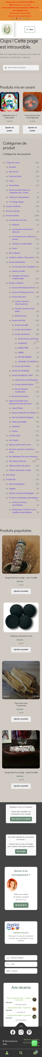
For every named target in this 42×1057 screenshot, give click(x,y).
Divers (14, 248)
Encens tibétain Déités (24, 385)
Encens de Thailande (20, 371)
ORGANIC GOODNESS (27, 362)
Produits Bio (11, 480)
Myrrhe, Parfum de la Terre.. (20, 445)
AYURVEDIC (23, 343)
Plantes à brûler (18, 271)
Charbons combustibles (22, 244)
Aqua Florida (17, 408)
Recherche (21, 1053)
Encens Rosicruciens (20, 396)
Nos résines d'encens (17, 461)
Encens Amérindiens (17, 262)
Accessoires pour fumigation (24, 267)
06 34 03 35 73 (21, 905)
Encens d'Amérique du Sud (23, 292)
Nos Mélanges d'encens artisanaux (23, 457)
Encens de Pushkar (22, 366)
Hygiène (12, 489)
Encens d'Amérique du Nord (23, 288)
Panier (32, 1051)
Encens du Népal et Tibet (22, 375)
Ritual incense (20, 316)
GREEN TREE (23, 348)
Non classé (10, 475)
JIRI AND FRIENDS (25, 357)
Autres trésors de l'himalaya (26, 380)
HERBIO (21, 353)
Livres (11, 181)
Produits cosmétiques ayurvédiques (23, 498)
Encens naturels (12, 216)
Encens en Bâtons (16, 283)
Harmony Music (15, 176)
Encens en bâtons (13, 206)
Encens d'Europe (19, 297)
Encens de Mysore (22, 334)
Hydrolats (16, 427)
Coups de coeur (12, 163)
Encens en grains (13, 211)
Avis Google (21, 851)
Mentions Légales (31, 1040)
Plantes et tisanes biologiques (21, 493)
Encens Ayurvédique (23, 330)
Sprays (15, 431)
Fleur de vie (13, 172)
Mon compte (7, 1053)
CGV (25, 1043)
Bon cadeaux (14, 253)
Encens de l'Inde (18, 321)
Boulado (12, 167)
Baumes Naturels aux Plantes (24, 413)
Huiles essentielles (19, 422)
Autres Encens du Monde (28, 339)
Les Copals (13, 440)
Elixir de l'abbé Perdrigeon (23, 417)
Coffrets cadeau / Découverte (21, 258)
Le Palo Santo (15, 436)
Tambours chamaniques (19, 197)
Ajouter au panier (9, 129)
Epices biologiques (17, 484)
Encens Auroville (21, 325)
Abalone (15, 225)
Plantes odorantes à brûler (20, 470)
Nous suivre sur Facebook (21, 819)
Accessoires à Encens (18, 220)
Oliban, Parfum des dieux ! (20, 466)
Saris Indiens (14, 186)
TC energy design (16, 202)
